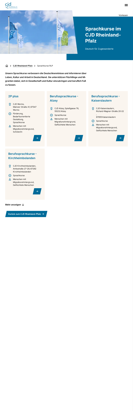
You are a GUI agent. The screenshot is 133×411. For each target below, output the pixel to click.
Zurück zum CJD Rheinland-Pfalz (24, 214)
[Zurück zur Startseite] (6, 65)
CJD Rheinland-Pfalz (22, 66)
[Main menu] (126, 5)
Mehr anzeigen (13, 204)
